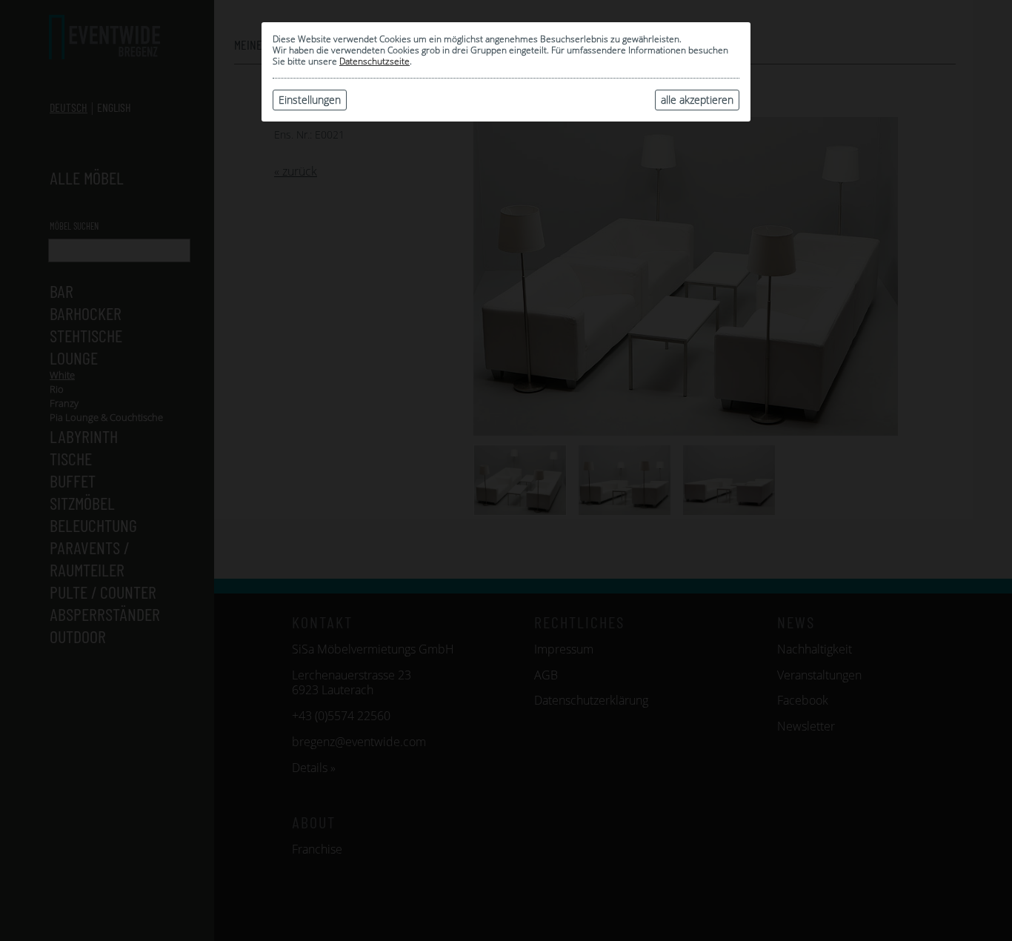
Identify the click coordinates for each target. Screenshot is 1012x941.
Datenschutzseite (374, 61)
